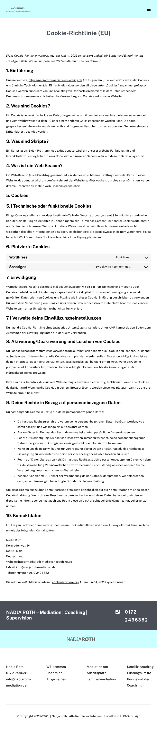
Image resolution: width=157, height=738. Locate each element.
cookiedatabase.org (65, 582)
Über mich (54, 673)
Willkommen (56, 667)
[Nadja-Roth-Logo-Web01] (18, 8)
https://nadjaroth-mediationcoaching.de (55, 80)
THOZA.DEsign (130, 716)
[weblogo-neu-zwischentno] (83, 638)
